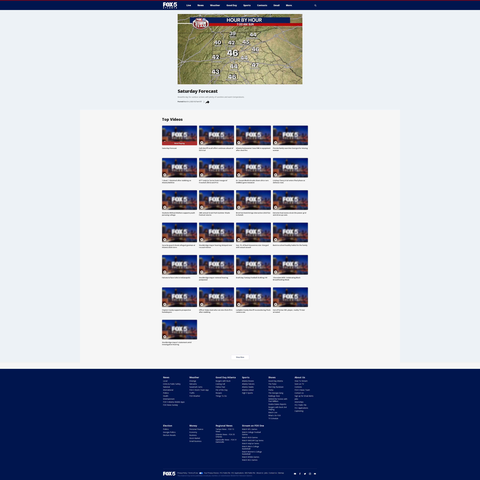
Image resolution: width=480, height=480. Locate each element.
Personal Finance (196, 429)
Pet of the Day (222, 390)
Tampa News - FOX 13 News (225, 430)
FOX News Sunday (170, 405)
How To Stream (301, 381)
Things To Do (221, 396)
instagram (310, 474)
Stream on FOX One (253, 425)
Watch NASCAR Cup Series (253, 440)
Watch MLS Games (250, 460)
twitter (305, 474)
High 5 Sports (247, 393)
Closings (192, 381)
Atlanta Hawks (248, 387)
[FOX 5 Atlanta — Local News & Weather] (171, 5)
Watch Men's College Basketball (250, 447)
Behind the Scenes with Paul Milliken (277, 400)
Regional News (224, 425)
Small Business (195, 441)
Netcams (193, 384)
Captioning (299, 411)
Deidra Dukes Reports (277, 404)
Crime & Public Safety (171, 384)
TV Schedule (273, 418)
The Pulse (272, 384)
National (166, 387)
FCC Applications (301, 408)
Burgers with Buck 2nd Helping (277, 408)
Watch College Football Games (251, 433)
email (315, 474)
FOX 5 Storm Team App (199, 390)
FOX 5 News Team (302, 390)
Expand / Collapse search (315, 5)
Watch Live (272, 412)
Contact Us (299, 393)
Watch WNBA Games (250, 457)
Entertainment (168, 399)
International (168, 390)
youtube (295, 474)
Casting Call (220, 384)
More (289, 5)
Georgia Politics (169, 432)
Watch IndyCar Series (250, 443)
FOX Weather (194, 396)
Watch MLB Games (250, 437)
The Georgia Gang (275, 393)
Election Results (169, 435)
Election (167, 425)
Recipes (219, 393)
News (166, 377)
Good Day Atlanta (226, 377)
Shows (272, 377)
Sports (245, 377)
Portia (270, 390)
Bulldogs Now (274, 396)
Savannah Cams (195, 387)
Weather (194, 377)
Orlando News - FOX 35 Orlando (225, 435)
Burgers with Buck (223, 381)
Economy (193, 432)
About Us (300, 377)
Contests (298, 387)
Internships (299, 402)
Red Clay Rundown (276, 387)
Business (193, 435)
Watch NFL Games (249, 429)
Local (165, 381)
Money (193, 425)
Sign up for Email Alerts (304, 396)
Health (165, 396)
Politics (166, 393)
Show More (240, 357)
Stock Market (194, 438)
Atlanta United (248, 390)
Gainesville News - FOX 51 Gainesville (226, 440)
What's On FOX (274, 415)
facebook (300, 474)
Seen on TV (299, 384)
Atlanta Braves (248, 381)
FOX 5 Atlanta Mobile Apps (174, 402)
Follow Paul (220, 387)
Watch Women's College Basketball (252, 452)
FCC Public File (300, 405)
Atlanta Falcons (248, 384)
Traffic (192, 393)
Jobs (296, 399)
